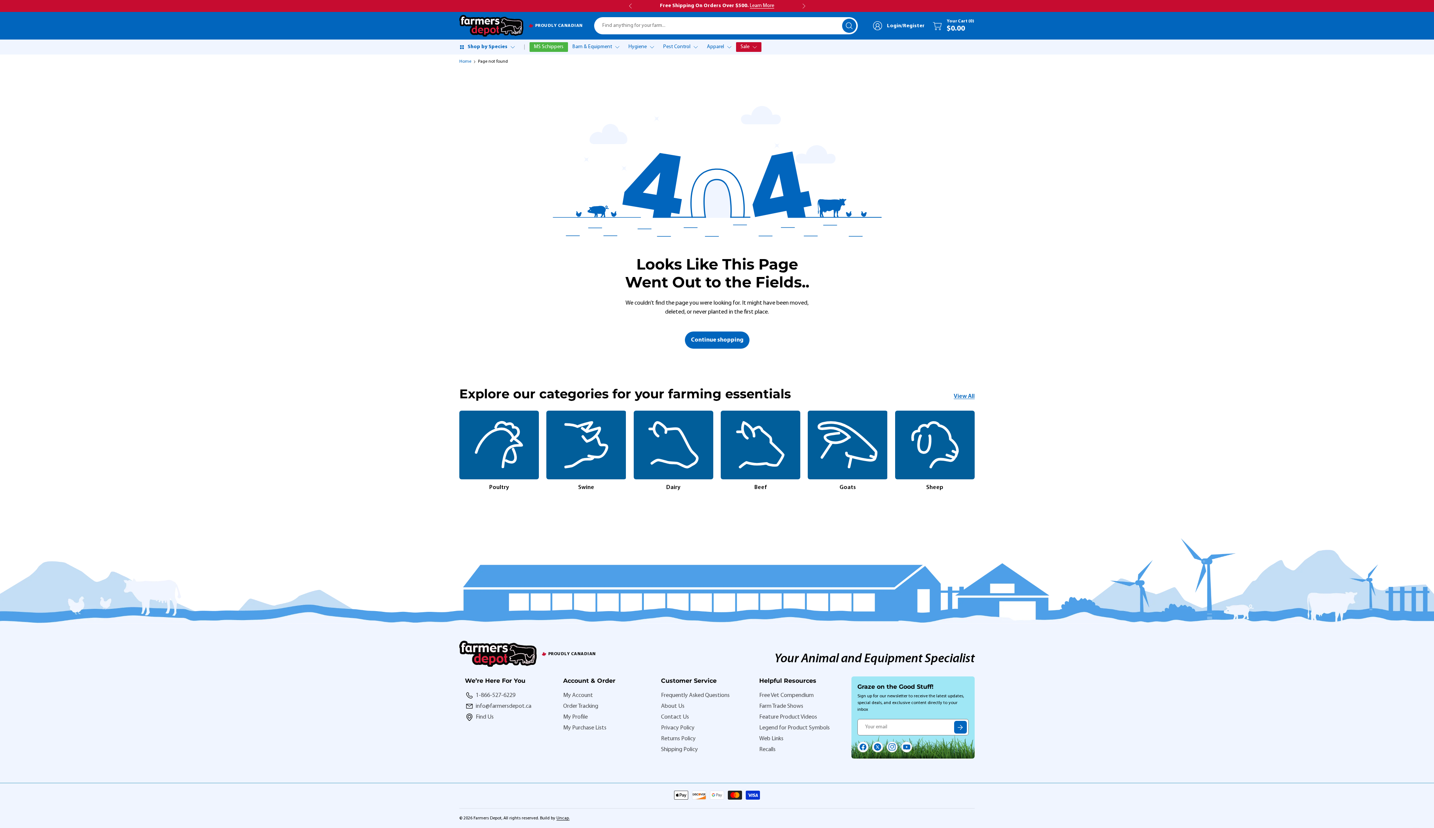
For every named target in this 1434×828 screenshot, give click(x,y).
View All (964, 396)
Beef (760, 488)
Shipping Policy (679, 750)
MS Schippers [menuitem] (549, 47)
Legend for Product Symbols (794, 728)
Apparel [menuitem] (715, 47)
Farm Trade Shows (781, 706)
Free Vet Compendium (786, 695)
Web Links (771, 739)
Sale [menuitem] (745, 47)
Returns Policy (678, 739)
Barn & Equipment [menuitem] (592, 47)
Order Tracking (580, 706)
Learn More (762, 6)
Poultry (499, 488)
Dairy (673, 488)
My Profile (575, 717)
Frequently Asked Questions (695, 695)
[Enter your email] (960, 727)
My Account (578, 695)
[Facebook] (863, 747)
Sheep (934, 488)
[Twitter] (877, 747)
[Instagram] (892, 747)
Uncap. (562, 818)
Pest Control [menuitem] (676, 47)
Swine (586, 488)
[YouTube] (906, 747)
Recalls (767, 750)
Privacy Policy (678, 728)
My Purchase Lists (584, 728)
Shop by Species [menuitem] (488, 47)
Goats (847, 488)
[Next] (974, 451)
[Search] (849, 26)
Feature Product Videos (788, 717)
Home (465, 61)
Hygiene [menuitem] (637, 47)
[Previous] (459, 451)
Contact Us (675, 717)
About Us (673, 706)
